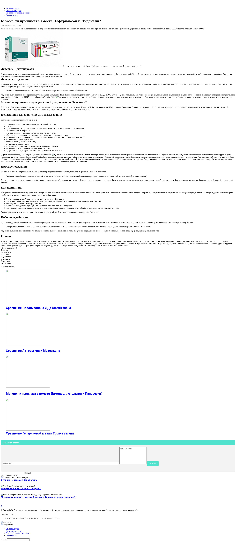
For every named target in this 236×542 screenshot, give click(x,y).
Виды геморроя (12, 8)
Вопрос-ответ (11, 15)
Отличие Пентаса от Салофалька (19, 480)
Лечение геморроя (13, 11)
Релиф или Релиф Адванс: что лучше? (21, 488)
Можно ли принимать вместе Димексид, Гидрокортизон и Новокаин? (38, 497)
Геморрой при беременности (18, 13)
